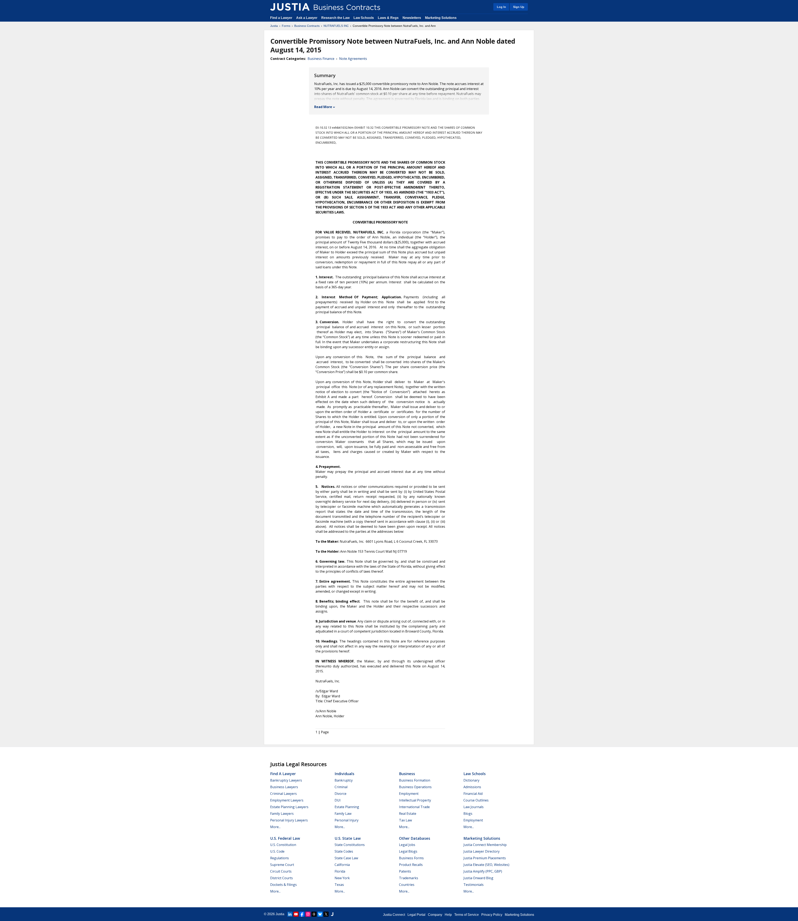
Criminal (341, 787)
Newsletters (412, 18)
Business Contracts (307, 25)
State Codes (344, 851)
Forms (286, 25)
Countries (406, 884)
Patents (405, 871)
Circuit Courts (281, 871)
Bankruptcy (344, 780)
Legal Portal (416, 914)
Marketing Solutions (441, 18)
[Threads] (314, 914)
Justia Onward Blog (478, 878)
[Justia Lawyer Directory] (332, 914)
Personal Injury (346, 820)
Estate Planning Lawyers (289, 807)
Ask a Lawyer (307, 18)
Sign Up (518, 7)
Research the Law (335, 18)
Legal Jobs (407, 844)
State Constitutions (350, 844)
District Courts (281, 878)
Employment (409, 793)
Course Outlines (476, 800)
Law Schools (363, 18)
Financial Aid (473, 793)
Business (407, 773)
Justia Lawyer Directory (481, 851)
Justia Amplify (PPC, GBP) (482, 871)
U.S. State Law (348, 838)
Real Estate (407, 813)
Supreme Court (282, 864)
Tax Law (405, 820)
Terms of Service (466, 914)
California (342, 864)
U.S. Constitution (283, 844)
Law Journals (473, 807)
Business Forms (411, 858)
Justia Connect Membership (485, 844)
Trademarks (408, 878)
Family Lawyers (282, 813)
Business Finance (321, 58)
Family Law (343, 813)
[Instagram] (307, 914)
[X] (326, 914)
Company (435, 914)
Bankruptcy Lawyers (286, 780)
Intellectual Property (415, 800)
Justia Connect (394, 914)
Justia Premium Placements (484, 858)
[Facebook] (301, 914)
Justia (274, 25)
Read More (323, 107)
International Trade (414, 807)
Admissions (472, 787)
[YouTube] (295, 914)
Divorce (340, 793)
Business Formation (414, 780)
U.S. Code (277, 851)
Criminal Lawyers (283, 793)
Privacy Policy (491, 914)
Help (448, 914)
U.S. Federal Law (285, 838)
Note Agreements (353, 58)
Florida (340, 871)
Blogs (467, 813)
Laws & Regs (388, 18)
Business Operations (415, 787)
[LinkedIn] (289, 914)
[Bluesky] (320, 914)
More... (275, 827)
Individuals (344, 773)
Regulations (279, 858)
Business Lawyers (284, 787)
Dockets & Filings (283, 884)
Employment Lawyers (286, 800)
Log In (501, 7)
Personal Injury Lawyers (289, 820)
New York (342, 878)
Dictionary (471, 780)
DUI (338, 800)
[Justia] (290, 7)
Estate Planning (347, 807)
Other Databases (414, 838)
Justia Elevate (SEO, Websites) (486, 864)
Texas (339, 884)
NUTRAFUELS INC (336, 25)
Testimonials (473, 884)
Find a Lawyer (281, 18)
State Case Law (346, 858)
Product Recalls (411, 864)
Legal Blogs (408, 851)
